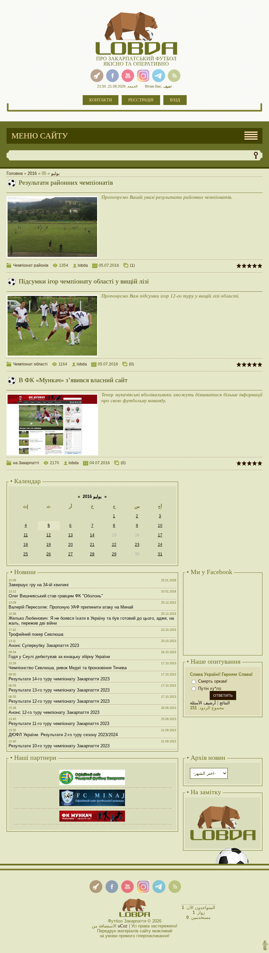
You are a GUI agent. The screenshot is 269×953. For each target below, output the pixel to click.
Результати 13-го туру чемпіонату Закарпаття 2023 (59, 690)
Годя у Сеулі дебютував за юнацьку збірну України (59, 656)
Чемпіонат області (30, 364)
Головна (15, 173)
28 (92, 554)
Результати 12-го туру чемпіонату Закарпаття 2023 (59, 701)
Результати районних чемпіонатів (66, 182)
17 (160, 535)
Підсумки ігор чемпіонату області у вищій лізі (84, 281)
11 (26, 535)
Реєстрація (141, 99)
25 (25, 554)
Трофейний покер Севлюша (36, 634)
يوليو (55, 173)
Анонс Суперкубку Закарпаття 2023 (44, 645)
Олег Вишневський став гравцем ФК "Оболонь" (56, 595)
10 (160, 525)
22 (114, 544)
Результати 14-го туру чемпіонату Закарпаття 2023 (59, 678)
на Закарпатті (26, 463)
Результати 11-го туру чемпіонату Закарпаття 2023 (59, 723)
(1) (132, 265)
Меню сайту (39, 135)
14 (92, 535)
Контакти (100, 99)
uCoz (123, 925)
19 (48, 544)
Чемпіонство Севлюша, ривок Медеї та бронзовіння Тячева (68, 667)
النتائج (224, 702)
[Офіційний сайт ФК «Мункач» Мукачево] (92, 811)
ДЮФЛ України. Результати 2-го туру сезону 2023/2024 (63, 734)
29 (114, 554)
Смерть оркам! (212, 681)
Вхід (175, 99)
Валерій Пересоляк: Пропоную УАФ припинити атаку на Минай (71, 607)
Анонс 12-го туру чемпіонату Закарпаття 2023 (54, 712)
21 (92, 544)
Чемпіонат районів (30, 265)
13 (70, 535)
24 (160, 544)
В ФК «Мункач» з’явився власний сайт (73, 379)
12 (48, 535)
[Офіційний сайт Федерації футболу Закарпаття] (92, 770)
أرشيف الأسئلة (203, 702)
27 (70, 554)
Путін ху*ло (209, 688)
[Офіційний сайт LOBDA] (223, 804)
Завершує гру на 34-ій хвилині (39, 584)
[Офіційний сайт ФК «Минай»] (92, 790)
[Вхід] (97, 75)
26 (48, 554)
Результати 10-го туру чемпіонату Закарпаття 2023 (59, 745)
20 (70, 544)
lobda (83, 265)
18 (25, 544)
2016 (32, 173)
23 (137, 544)
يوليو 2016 (92, 496)
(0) (131, 364)
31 (160, 554)
